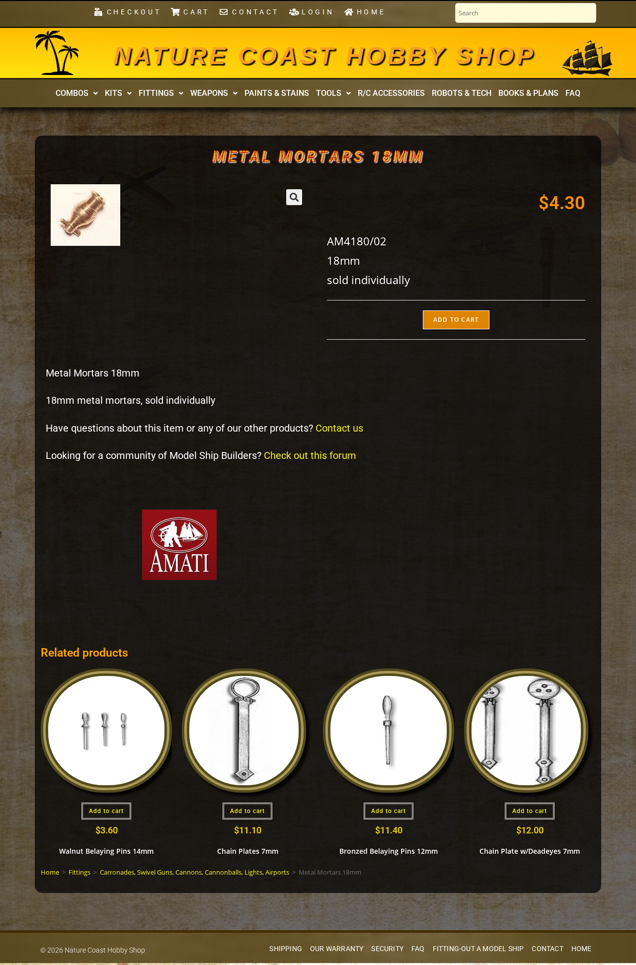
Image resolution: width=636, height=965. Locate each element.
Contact (547, 949)
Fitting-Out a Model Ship (478, 949)
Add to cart (456, 319)
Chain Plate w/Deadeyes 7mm (529, 851)
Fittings (156, 93)
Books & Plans (528, 93)
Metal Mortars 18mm (318, 156)
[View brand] (179, 544)
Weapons (209, 93)
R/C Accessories (391, 93)
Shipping (285, 949)
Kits (113, 93)
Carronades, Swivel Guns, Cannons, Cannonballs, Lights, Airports (194, 872)
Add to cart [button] (106, 811)
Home (50, 872)
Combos (72, 93)
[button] (76, 93)
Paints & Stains (276, 93)
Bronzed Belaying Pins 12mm (388, 851)
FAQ (572, 93)
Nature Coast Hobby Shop (324, 55)
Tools (328, 93)
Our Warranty (336, 949)
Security (387, 949)
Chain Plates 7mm (247, 851)
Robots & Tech (461, 93)
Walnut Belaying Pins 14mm (106, 851)
